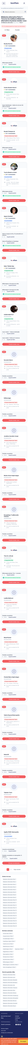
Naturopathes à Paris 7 (8, 954)
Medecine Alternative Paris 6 (9, 892)
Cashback (17, 1018)
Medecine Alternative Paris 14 (9, 910)
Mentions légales (4, 1028)
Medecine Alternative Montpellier (10, 998)
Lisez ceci (5, 1044)
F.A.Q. (16, 1020)
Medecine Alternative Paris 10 (9, 900)
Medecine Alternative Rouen (9, 1005)
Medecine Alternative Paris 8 (9, 894)
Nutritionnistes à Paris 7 (8, 959)
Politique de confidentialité (7, 1032)
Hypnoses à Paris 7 (19, 949)
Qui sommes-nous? (6, 1016)
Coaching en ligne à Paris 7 (9, 941)
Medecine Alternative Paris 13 (9, 907)
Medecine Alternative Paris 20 (10, 926)
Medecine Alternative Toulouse (10, 987)
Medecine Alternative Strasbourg (10, 995)
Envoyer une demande (14, 863)
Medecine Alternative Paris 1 (9, 879)
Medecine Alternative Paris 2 (9, 881)
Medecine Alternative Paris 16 (9, 915)
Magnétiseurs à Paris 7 (8, 951)
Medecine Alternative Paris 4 (9, 887)
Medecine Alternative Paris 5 (9, 889)
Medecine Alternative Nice (9, 990)
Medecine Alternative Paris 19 (9, 923)
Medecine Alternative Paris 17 (9, 918)
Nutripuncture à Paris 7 (8, 956)
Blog (2, 1018)
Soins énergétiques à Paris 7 (9, 967)
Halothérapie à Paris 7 (8, 949)
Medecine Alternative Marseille (10, 980)
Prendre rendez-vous (14, 71)
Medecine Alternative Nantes (9, 992)
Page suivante (17, 869)
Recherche (7, 8)
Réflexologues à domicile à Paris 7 (10, 964)
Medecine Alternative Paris (9, 974)
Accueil (2, 8)
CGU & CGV (3, 1030)
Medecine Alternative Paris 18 (9, 920)
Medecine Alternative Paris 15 (9, 913)
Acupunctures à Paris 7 (8, 936)
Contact (17, 1016)
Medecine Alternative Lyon (9, 977)
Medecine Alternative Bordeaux (10, 982)
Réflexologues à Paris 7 (8, 962)
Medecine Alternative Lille (9, 985)
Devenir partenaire (5, 1024)
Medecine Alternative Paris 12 (9, 905)
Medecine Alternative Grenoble (10, 1003)
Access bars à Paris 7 (8, 933)
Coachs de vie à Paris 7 (8, 943)
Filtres (7, 30)
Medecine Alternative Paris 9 (9, 897)
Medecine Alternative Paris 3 (9, 884)
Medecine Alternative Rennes (9, 1000)
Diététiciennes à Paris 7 (8, 946)
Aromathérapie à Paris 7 (8, 938)
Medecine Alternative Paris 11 (9, 902)
